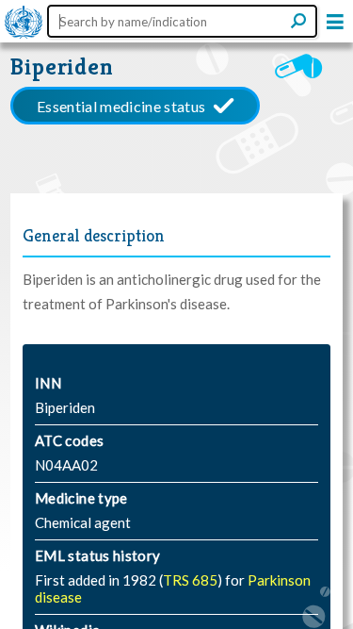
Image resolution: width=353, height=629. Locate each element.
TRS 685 (190, 579)
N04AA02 (66, 464)
